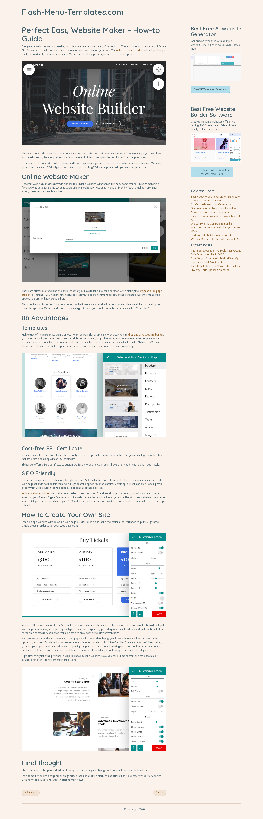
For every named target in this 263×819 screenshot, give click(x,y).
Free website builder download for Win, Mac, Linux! (212, 172)
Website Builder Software (213, 112)
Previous (31, 792)
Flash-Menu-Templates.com (73, 12)
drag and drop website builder (145, 334)
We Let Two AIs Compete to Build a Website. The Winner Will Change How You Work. (216, 227)
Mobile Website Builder (35, 493)
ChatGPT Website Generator (210, 89)
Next (159, 792)
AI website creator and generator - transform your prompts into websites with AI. (215, 216)
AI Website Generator (216, 31)
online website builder (129, 50)
